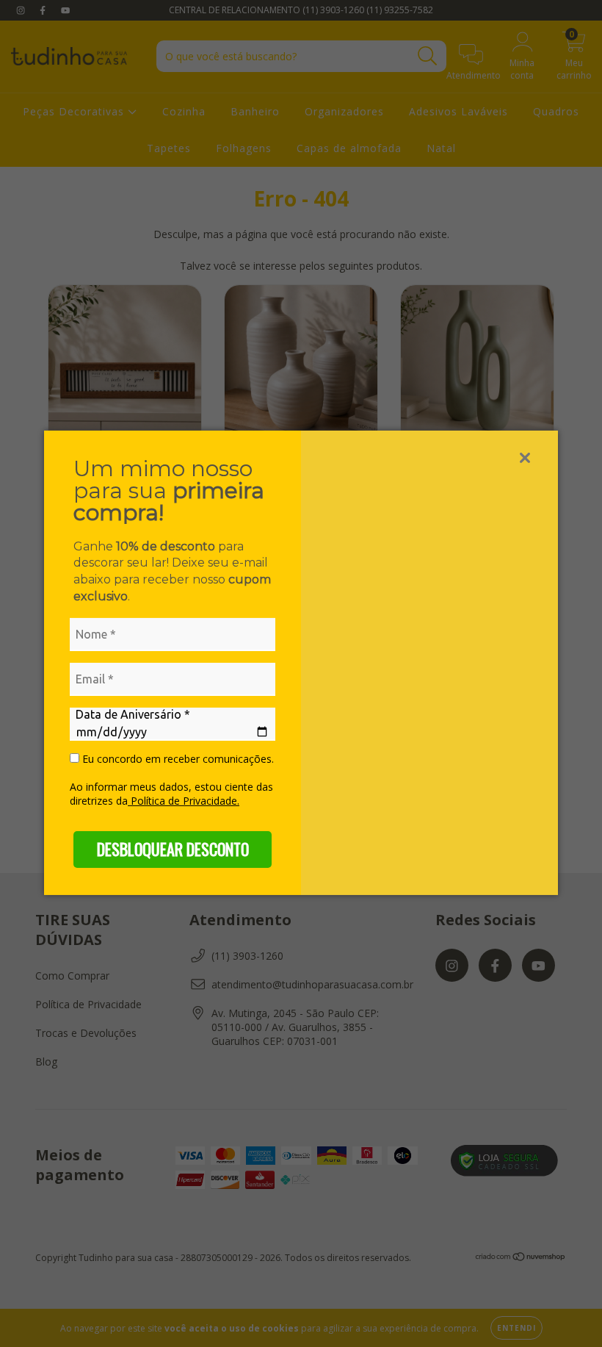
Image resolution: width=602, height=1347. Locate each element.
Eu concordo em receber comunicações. (176, 759)
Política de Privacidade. (183, 801)
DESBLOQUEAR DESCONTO (173, 849)
